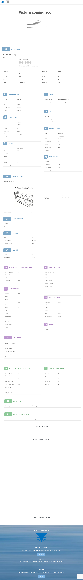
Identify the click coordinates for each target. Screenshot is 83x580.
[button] (7, 2)
